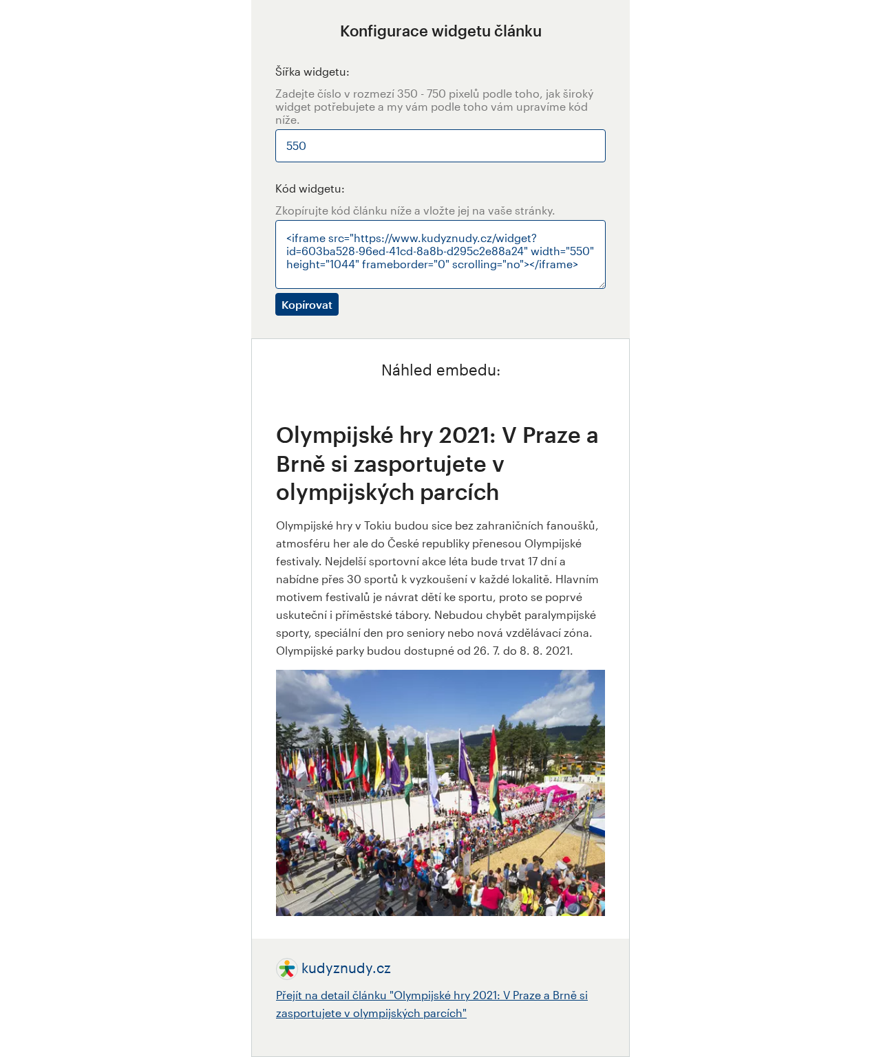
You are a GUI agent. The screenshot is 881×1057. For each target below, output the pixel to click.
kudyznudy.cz (346, 967)
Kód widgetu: (310, 188)
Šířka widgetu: (312, 71)
